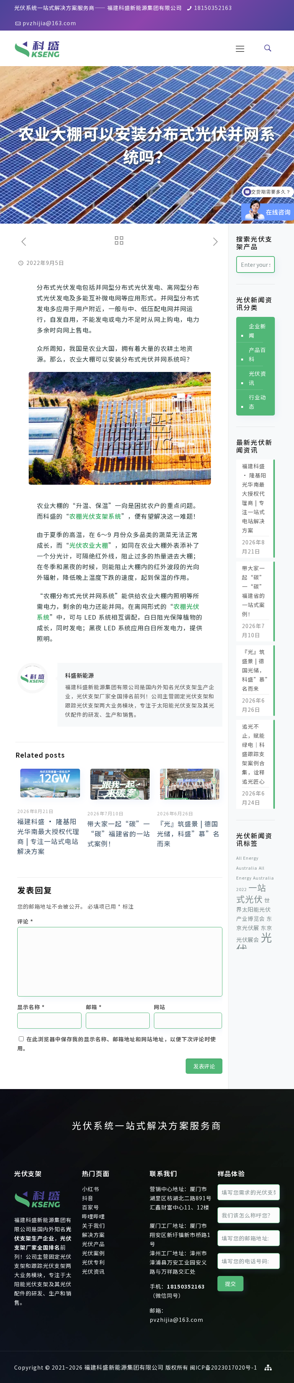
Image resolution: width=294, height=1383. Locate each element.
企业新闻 (257, 330)
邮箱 (94, 1007)
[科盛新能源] (37, 48)
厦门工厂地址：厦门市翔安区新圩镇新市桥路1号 (180, 1235)
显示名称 (31, 1007)
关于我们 (93, 1225)
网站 (159, 1007)
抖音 (87, 1198)
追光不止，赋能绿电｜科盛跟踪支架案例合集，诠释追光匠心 (253, 753)
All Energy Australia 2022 (255, 878)
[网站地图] (268, 1367)
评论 (25, 921)
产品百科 (257, 354)
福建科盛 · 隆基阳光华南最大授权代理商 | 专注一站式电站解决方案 (48, 836)
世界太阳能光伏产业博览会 (253, 909)
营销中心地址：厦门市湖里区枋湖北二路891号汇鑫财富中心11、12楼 (181, 1198)
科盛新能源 (79, 675)
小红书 (90, 1189)
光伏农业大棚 (88, 545)
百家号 (90, 1207)
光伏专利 (93, 1262)
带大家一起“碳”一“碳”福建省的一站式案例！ (118, 833)
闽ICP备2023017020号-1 (223, 1367)
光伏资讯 (257, 378)
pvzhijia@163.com (49, 23)
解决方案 (93, 1235)
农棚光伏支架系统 (95, 516)
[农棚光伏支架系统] (119, 428)
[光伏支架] (37, 1210)
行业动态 (257, 401)
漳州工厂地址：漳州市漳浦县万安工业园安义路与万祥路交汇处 (178, 1262)
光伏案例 (93, 1253)
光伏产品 (93, 1244)
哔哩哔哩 (93, 1216)
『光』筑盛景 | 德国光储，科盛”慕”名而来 (188, 833)
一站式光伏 (251, 893)
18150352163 (213, 7)
